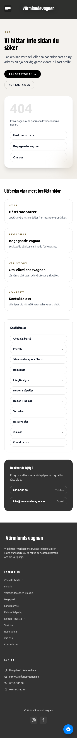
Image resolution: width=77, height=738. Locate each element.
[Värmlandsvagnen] (38, 8)
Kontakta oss (19, 85)
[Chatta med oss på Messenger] (68, 729)
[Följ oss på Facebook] (43, 720)
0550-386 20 (16, 683)
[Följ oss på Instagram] (33, 720)
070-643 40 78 (17, 689)
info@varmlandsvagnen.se (24, 676)
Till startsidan (23, 74)
